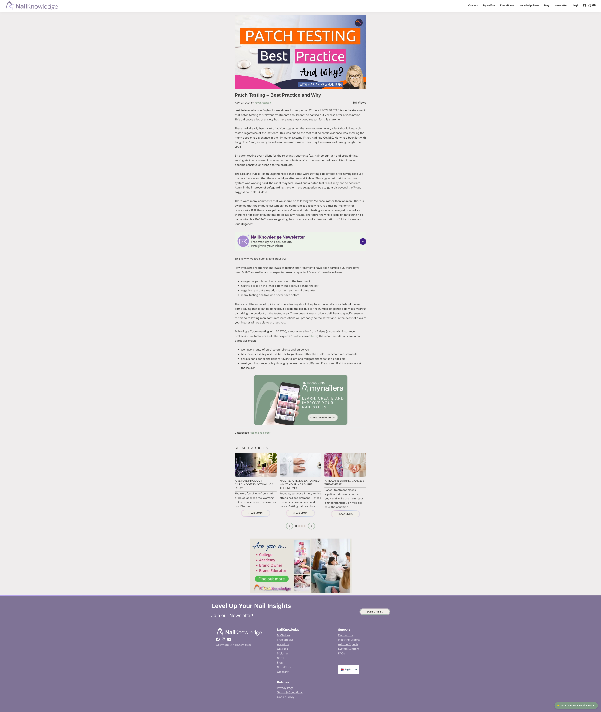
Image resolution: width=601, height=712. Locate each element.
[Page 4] (305, 526)
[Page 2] (299, 526)
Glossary (283, 672)
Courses (282, 649)
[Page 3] (302, 526)
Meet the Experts (349, 640)
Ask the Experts (348, 644)
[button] (300, 241)
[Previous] (289, 526)
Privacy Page (285, 688)
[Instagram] (589, 5)
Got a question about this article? (576, 705)
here (314, 336)
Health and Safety (260, 432)
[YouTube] (594, 5)
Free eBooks (285, 640)
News (280, 658)
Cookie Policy (285, 697)
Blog (280, 662)
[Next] (311, 526)
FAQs (341, 653)
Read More (259, 513)
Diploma (282, 653)
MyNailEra (283, 635)
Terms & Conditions (290, 692)
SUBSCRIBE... (375, 611)
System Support (348, 649)
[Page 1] (296, 526)
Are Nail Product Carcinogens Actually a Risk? (254, 484)
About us (283, 644)
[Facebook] (584, 5)
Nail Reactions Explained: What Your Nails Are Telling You (300, 484)
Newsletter (284, 667)
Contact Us (345, 635)
